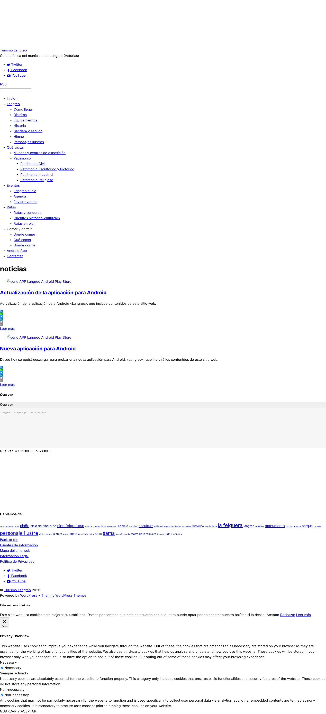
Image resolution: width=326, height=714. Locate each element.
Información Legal (14, 556)
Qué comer (22, 240)
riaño (91, 534)
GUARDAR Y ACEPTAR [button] (18, 711)
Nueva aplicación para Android (38, 348)
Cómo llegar (23, 109)
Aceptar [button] (273, 615)
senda (127, 534)
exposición (169, 526)
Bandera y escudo (28, 131)
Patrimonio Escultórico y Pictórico (47, 169)
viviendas (176, 534)
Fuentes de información (19, 545)
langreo (249, 526)
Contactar (15, 256)
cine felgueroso (70, 525)
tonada (160, 534)
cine (53, 526)
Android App (17, 251)
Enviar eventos (25, 202)
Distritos (20, 115)
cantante (9, 526)
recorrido (83, 534)
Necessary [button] (8, 662)
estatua (158, 526)
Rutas (11, 207)
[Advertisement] (102, 24)
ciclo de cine (39, 526)
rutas (98, 534)
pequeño (317, 526)
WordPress (28, 595)
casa (16, 526)
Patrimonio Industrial (36, 175)
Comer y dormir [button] (19, 229)
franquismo (186, 526)
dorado (96, 526)
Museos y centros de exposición (40, 153)
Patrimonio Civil (33, 164)
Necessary (12, 668)
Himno (19, 137)
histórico (198, 526)
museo (289, 526)
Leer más (7, 329)
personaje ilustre (19, 533)
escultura (146, 526)
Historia (20, 126)
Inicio (11, 98)
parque (307, 526)
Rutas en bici (24, 223)
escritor (133, 526)
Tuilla (167, 534)
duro (103, 526)
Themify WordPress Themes (63, 595)
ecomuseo (112, 526)
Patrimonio (22, 158)
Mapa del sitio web (15, 551)
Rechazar (287, 615)
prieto (73, 534)
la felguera (230, 525)
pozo (65, 534)
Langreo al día (25, 191)
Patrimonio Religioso (36, 180)
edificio (123, 526)
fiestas (178, 526)
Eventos (13, 185)
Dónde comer (24, 234)
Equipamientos (25, 120)
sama (109, 533)
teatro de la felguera (143, 534)
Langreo (13, 104)
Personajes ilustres (29, 142)
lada (214, 526)
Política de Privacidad (17, 561)
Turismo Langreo (17, 590)
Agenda (20, 196)
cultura (88, 526)
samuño (119, 534)
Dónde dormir (24, 245)
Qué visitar (15, 147)
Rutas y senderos (27, 213)
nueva (297, 526)
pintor (42, 534)
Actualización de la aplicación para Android (53, 292)
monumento (275, 526)
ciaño (24, 525)
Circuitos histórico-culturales (37, 218)
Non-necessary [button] (12, 690)
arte (2, 526)
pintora (49, 534)
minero (259, 526)
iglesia (208, 526)
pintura (57, 534)
